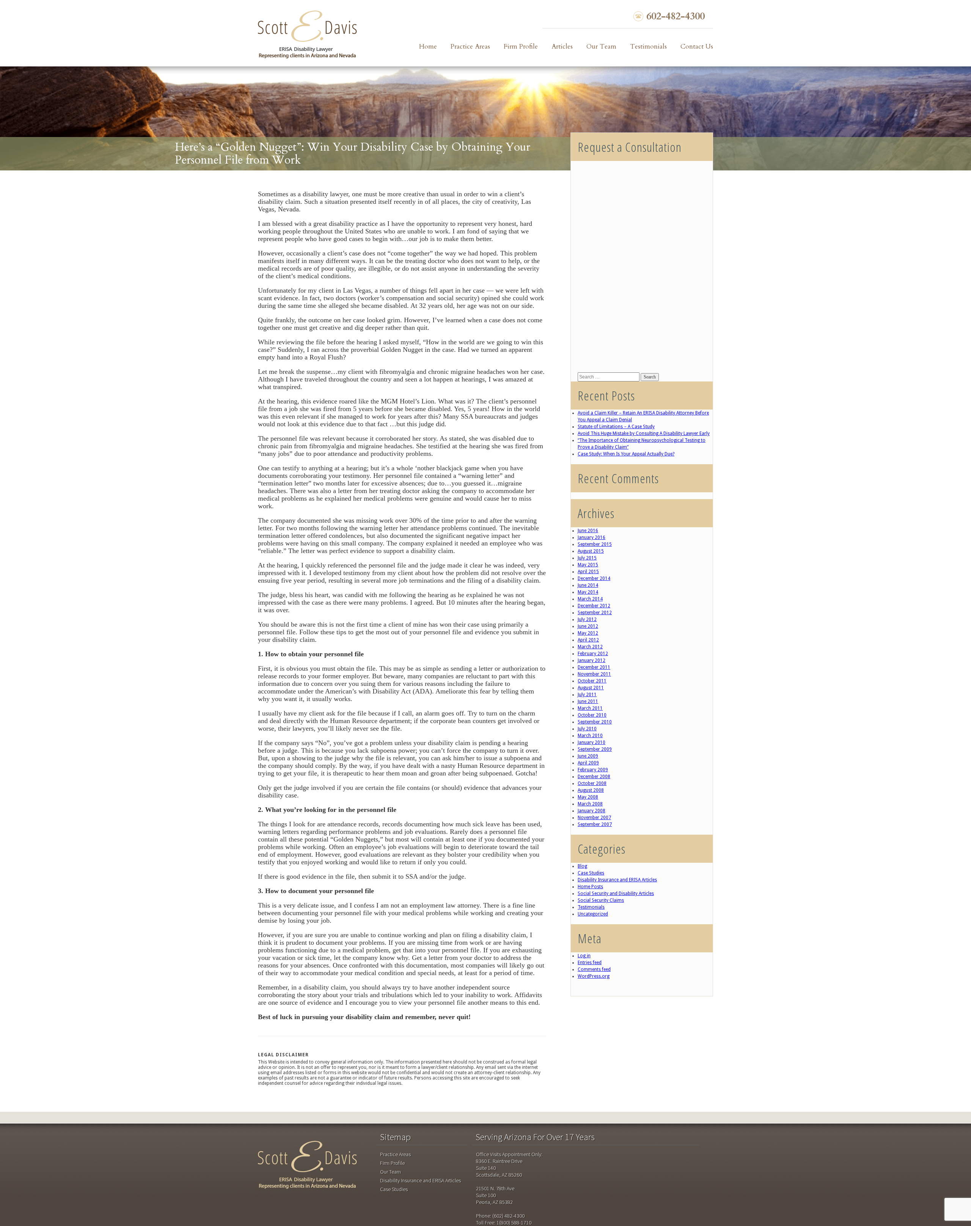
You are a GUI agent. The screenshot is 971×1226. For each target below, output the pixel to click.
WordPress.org (594, 976)
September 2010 (595, 722)
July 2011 (587, 694)
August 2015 (591, 551)
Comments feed (594, 969)
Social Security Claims (601, 900)
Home (428, 46)
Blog (582, 866)
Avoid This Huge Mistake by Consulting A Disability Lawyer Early (644, 433)
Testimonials (648, 46)
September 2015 (595, 544)
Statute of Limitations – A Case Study (616, 426)
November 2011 (594, 674)
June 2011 (588, 701)
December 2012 (594, 605)
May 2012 (588, 633)
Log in (584, 955)
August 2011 (591, 687)
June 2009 (588, 756)
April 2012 (588, 640)
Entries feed (590, 962)
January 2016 (591, 537)
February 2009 (593, 769)
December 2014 (594, 578)
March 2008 (590, 804)
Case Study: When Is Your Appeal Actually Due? (626, 454)
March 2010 (590, 735)
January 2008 (591, 810)
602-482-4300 (675, 16)
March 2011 (590, 708)
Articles (562, 46)
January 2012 (591, 660)
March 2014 (590, 599)
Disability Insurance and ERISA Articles (617, 879)
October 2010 (592, 715)
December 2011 (594, 667)
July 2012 (587, 619)
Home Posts (590, 886)
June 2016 (588, 530)
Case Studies (591, 873)
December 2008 (594, 776)
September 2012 (595, 612)
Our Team (601, 46)
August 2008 (591, 790)
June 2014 (588, 585)
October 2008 (592, 783)
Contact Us (696, 46)
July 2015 (587, 558)
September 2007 (595, 824)
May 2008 (588, 797)
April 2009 (588, 763)
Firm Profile (521, 46)
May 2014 (588, 592)
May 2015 (588, 564)
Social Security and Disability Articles (616, 893)
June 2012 (588, 626)
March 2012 (590, 646)
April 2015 (588, 571)
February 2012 (593, 653)
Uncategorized (593, 914)
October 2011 (592, 681)
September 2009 (595, 749)
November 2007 (594, 817)
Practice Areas (470, 46)
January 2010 (591, 742)
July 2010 (587, 728)
